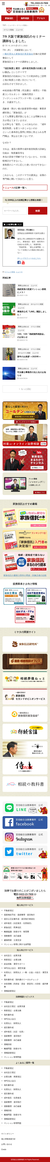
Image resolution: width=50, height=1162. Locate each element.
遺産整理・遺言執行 (12, 1035)
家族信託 (9, 18)
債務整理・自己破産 (12, 935)
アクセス (41, 18)
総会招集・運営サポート (14, 963)
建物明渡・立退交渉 (12, 940)
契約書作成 (9, 1014)
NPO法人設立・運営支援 (15, 968)
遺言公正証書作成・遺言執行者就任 (19, 918)
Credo (3, 1149)
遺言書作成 (9, 1027)
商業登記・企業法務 (12, 959)
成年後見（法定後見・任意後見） (18, 923)
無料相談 (25, 18)
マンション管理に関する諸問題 (17, 944)
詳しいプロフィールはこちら (29, 258)
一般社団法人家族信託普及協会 (18, 53)
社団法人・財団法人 (12, 1023)
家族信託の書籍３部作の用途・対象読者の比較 (25, 575)
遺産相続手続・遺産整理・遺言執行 (19, 914)
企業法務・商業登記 (12, 1076)
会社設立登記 (10, 1072)
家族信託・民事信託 (12, 927)
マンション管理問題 (12, 1057)
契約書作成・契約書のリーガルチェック (21, 979)
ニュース (16, 187)
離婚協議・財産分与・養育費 (16, 931)
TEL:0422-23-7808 (39, 3)
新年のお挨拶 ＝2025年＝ (29, 356)
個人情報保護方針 (8, 1139)
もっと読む (26, 388)
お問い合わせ (6, 1144)
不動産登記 (9, 910)
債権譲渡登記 (10, 990)
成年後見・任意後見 (12, 1097)
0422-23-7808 (26, 894)
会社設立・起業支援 (12, 955)
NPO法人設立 (10, 1019)
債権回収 (8, 1044)
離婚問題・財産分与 (12, 1048)
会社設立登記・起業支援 (14, 1006)
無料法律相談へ (25, 897)
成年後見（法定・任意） (14, 1031)
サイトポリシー (7, 1133)
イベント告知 (10, 272)
